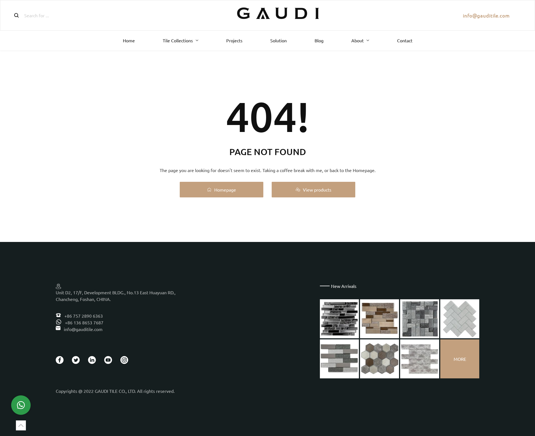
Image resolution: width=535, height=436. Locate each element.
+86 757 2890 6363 (83, 316)
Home (129, 40)
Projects (234, 40)
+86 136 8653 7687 (83, 322)
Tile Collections (178, 40)
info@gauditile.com (486, 15)
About (357, 40)
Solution (278, 40)
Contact (404, 40)
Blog (319, 40)
